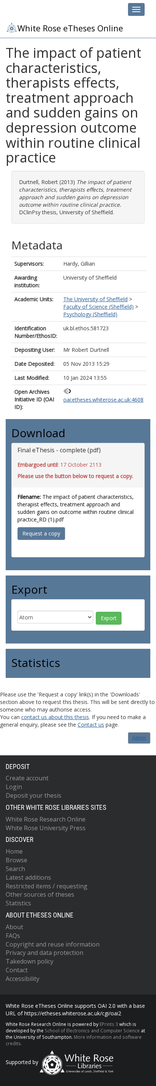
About (14, 927)
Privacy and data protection (44, 952)
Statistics (18, 903)
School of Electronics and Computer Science (92, 1030)
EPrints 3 (109, 1024)
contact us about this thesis (55, 717)
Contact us (91, 724)
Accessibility (22, 979)
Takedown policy (29, 961)
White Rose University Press (46, 828)
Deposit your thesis (33, 795)
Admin (139, 738)
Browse (16, 860)
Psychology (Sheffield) (90, 314)
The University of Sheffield (95, 299)
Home (14, 851)
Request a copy (41, 533)
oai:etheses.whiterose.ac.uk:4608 (103, 399)
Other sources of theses (40, 894)
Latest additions (28, 877)
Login (14, 787)
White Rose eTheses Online (70, 28)
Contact (17, 970)
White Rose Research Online (46, 819)
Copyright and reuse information (53, 944)
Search (15, 869)
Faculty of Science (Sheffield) (98, 306)
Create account (27, 778)
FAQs (13, 935)
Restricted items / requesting (46, 886)
